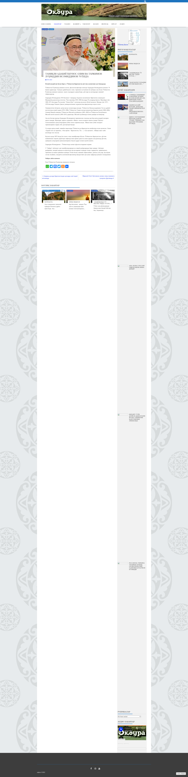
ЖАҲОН (96, 24)
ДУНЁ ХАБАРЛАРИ (126, 90)
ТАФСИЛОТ (86, 24)
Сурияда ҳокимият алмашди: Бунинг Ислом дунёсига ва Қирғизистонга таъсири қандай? (137, 98)
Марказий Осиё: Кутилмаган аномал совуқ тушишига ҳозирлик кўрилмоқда (98, 177)
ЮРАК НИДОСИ (74, 202)
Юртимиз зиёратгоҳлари (54, 190)
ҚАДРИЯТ (51, 29)
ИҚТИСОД (105, 24)
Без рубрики (45, 29)
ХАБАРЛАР (57, 24)
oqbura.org (120, 743)
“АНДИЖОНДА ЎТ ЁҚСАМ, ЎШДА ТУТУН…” (103, 202)
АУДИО (122, 24)
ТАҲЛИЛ (67, 24)
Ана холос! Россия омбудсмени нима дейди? (136, 267)
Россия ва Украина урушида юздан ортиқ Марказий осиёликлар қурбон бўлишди (137, 566)
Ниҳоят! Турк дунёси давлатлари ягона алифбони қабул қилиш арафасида (137, 418)
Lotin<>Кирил (181, 773)
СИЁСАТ (114, 24)
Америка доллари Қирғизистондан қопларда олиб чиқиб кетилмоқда (59, 177)
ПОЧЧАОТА (49, 202)
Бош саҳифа (46, 24)
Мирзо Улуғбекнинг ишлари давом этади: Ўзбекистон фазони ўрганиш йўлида (137, 120)
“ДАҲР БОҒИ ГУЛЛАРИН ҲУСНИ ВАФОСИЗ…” (137, 83)
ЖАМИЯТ (76, 24)
